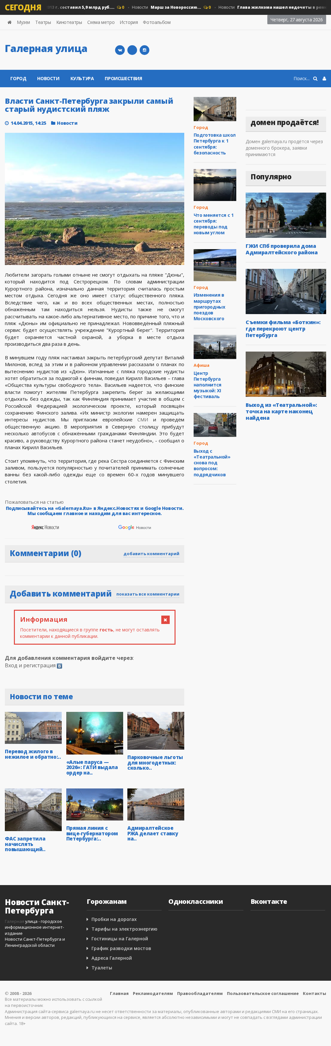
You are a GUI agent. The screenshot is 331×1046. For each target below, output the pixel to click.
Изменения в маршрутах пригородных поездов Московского (209, 307)
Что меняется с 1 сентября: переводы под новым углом (214, 224)
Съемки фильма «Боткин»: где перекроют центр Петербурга (283, 329)
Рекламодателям (153, 993)
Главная (119, 993)
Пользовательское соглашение (263, 993)
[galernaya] (144, 50)
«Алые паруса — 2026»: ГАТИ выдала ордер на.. (92, 767)
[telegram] (132, 50)
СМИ (142, 419)
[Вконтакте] (120, 50)
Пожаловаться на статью (34, 502)
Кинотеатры (69, 22)
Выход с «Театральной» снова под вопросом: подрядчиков (212, 463)
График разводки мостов (121, 948)
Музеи (23, 22)
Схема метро (101, 22)
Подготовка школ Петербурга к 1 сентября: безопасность (215, 144)
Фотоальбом (156, 22)
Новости (158, 7)
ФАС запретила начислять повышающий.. (25, 843)
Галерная (14, 921)
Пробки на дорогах (114, 919)
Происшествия (123, 78)
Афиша (201, 365)
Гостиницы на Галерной (119, 938)
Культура (82, 78)
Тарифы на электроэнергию (124, 929)
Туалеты (101, 968)
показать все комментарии (147, 594)
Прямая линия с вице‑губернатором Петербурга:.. (92, 833)
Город (18, 78)
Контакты (314, 993)
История (129, 22)
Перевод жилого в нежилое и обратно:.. (33, 754)
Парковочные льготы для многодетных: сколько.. (155, 762)
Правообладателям (200, 993)
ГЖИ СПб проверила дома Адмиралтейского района (281, 249)
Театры (43, 22)
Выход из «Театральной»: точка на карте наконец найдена (281, 411)
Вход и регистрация (30, 665)
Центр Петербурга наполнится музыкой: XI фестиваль (207, 385)
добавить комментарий (151, 553)
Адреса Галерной (111, 958)
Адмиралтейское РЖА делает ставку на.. (152, 833)
